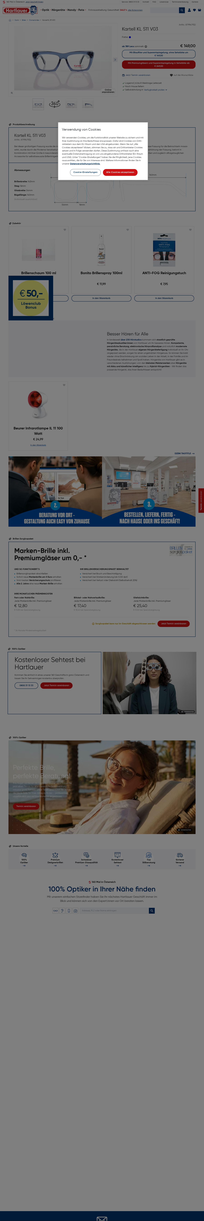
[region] (103, 151)
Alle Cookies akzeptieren (120, 172)
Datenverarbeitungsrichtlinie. (85, 164)
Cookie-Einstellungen (85, 172)
